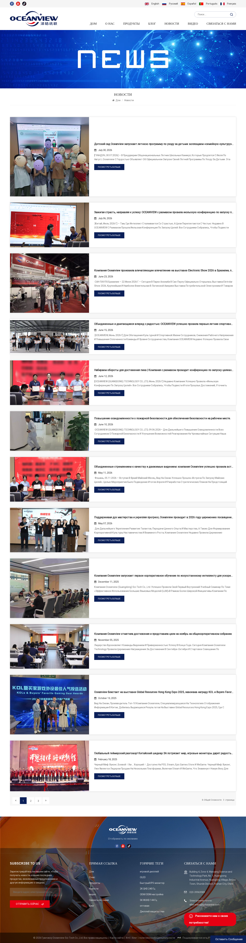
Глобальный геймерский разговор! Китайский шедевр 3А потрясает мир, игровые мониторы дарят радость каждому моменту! (164, 753)
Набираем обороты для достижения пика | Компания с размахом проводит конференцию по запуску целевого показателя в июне (164, 370)
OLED (143, 877)
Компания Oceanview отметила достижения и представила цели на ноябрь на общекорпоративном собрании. (163, 633)
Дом (93, 23)
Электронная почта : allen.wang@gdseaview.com (204, 902)
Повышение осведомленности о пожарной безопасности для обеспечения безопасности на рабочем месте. (162, 418)
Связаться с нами (221, 23)
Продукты (131, 23)
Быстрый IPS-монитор (152, 883)
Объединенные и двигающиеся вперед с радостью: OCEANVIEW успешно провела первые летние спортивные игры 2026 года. (164, 324)
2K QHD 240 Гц (147, 888)
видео (193, 23)
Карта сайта (117, 937)
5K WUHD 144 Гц (148, 900)
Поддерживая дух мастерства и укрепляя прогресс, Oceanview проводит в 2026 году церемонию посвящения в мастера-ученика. (164, 517)
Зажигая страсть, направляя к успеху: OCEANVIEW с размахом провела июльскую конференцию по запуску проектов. (164, 212)
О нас (109, 23)
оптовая (144, 905)
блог (152, 23)
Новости (172, 23)
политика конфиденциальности (157, 937)
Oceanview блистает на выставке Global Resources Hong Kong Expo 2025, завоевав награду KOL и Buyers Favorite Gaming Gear (164, 692)
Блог (91, 905)
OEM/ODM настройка (151, 894)
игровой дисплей (149, 871)
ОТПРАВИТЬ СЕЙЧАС (27, 904)
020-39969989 (197, 892)
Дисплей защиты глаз (152, 911)
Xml (128, 937)
